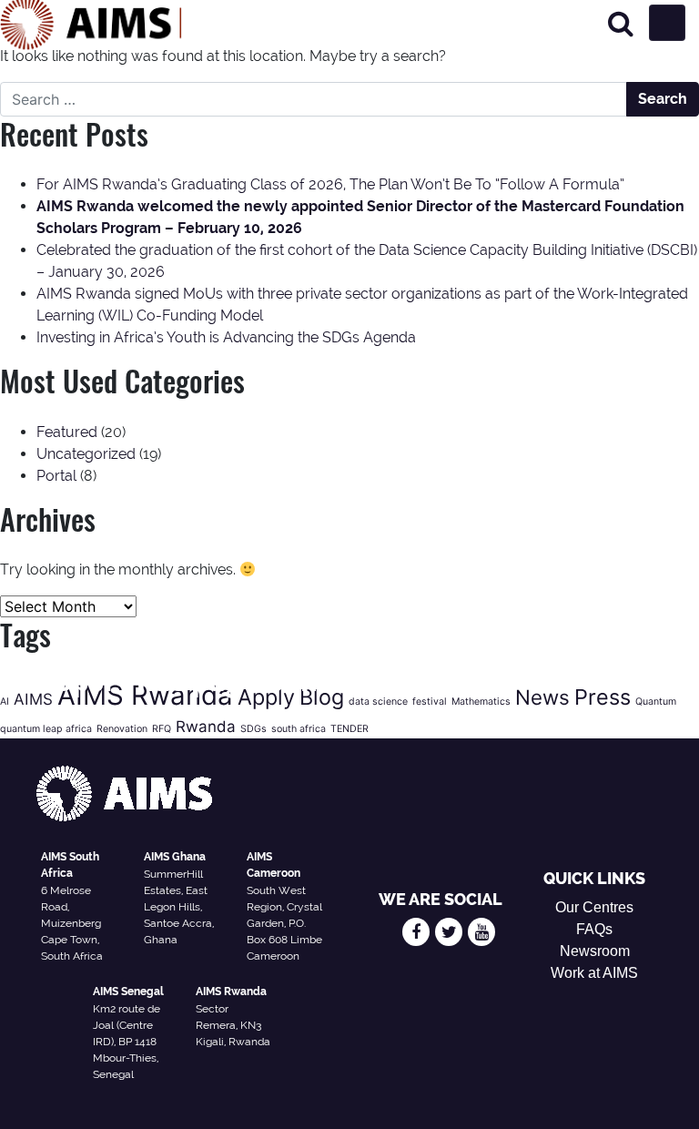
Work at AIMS (594, 973)
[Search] (620, 23)
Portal (56, 475)
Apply (266, 697)
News (542, 697)
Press (602, 697)
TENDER (349, 729)
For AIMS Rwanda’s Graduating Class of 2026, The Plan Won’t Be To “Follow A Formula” (330, 184)
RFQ (161, 729)
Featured (66, 432)
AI (4, 701)
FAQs (594, 929)
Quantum (655, 701)
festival (429, 701)
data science (378, 701)
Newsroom (595, 951)
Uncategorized (86, 454)
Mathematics (481, 701)
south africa (298, 729)
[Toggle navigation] (667, 23)
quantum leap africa (46, 729)
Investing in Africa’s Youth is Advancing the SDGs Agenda (226, 337)
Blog (321, 697)
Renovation (121, 729)
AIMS (33, 699)
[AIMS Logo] (91, 23)
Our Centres (594, 907)
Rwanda (206, 726)
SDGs (253, 729)
